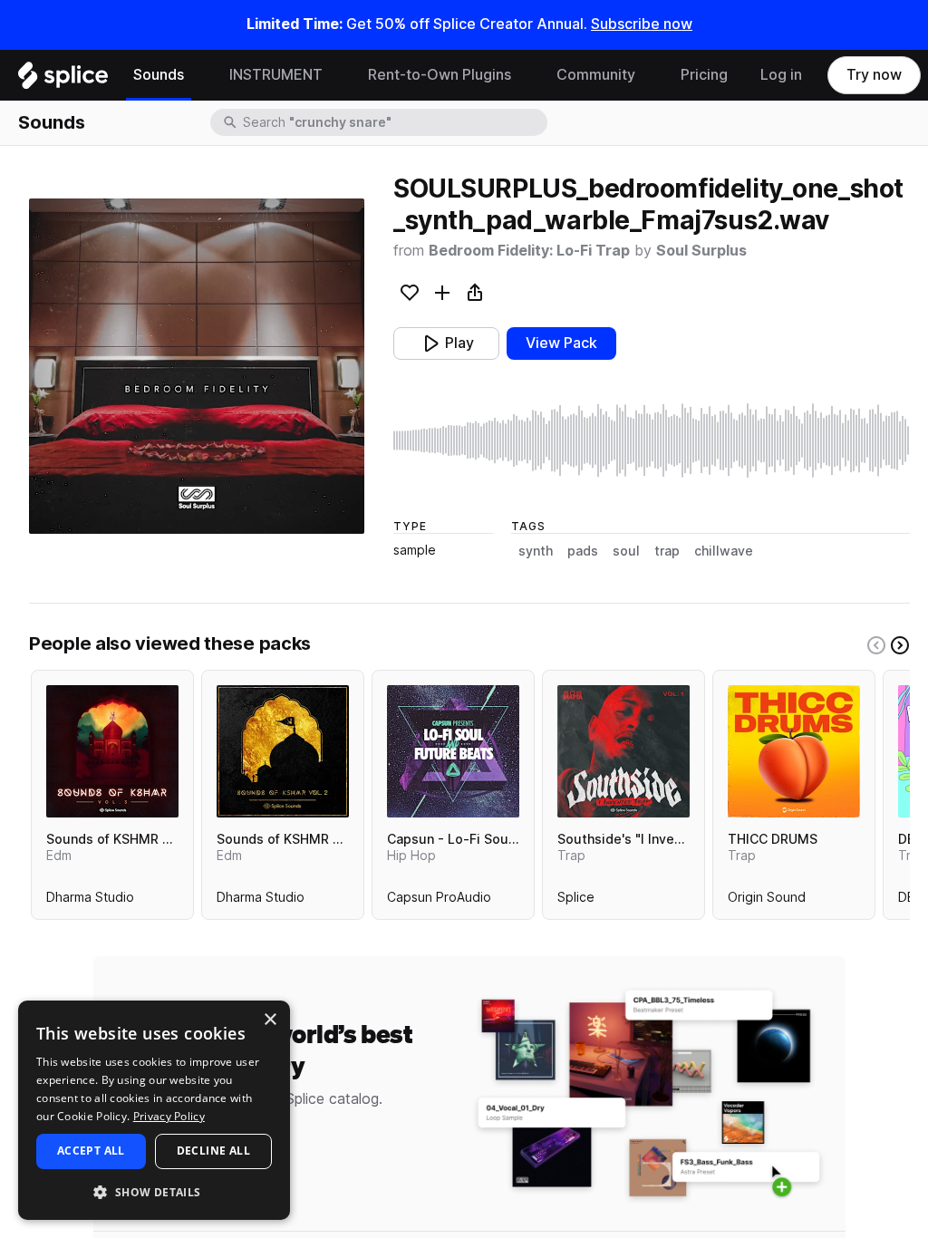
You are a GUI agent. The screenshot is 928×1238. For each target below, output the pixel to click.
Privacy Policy (169, 1116)
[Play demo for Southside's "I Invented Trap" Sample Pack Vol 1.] (623, 751)
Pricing (704, 74)
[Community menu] (649, 75)
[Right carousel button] (900, 645)
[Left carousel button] (876, 645)
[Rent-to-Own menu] (524, 75)
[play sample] (651, 440)
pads (582, 551)
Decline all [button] (213, 1150)
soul (626, 551)
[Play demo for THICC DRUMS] (794, 751)
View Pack (561, 343)
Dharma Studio (90, 901)
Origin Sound (767, 901)
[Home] (63, 80)
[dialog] (154, 1110)
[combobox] (393, 122)
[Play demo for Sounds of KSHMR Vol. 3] (112, 751)
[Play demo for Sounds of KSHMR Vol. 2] (282, 751)
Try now (874, 74)
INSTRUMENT (276, 74)
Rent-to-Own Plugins (439, 74)
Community (595, 74)
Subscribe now (641, 24)
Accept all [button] (91, 1150)
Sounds (158, 74)
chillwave (723, 551)
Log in (781, 74)
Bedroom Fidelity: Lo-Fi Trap (529, 250)
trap (667, 551)
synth (535, 551)
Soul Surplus (701, 250)
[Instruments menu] (336, 75)
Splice (575, 901)
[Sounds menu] (197, 75)
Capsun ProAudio (439, 901)
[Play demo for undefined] (196, 366)
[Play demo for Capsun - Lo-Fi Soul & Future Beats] (453, 751)
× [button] (269, 1020)
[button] (154, 1191)
